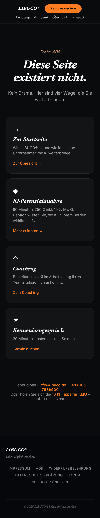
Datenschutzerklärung (39, 475)
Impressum (19, 468)
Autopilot (41, 17)
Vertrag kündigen (50, 482)
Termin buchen (63, 8)
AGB (39, 468)
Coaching (23, 17)
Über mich (60, 17)
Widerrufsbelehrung (70, 468)
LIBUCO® (29, 8)
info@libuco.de (52, 385)
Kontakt (78, 17)
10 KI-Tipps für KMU (69, 394)
